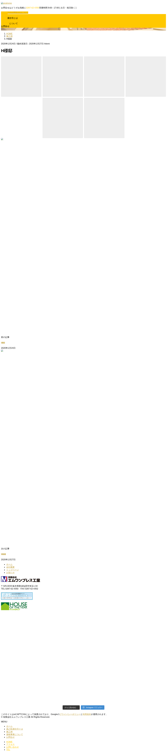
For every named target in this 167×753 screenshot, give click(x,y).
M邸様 (3, 554)
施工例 (9, 732)
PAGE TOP (161, 728)
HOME (9, 742)
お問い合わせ (12, 747)
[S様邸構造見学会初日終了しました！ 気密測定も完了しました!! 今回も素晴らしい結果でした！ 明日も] (125, 697)
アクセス (10, 744)
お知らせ (10, 572)
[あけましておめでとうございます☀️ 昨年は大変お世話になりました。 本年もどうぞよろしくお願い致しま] (42, 696)
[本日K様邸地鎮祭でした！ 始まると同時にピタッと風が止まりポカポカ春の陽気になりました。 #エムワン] (125, 682)
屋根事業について (14, 734)
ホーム (9, 564)
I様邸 (3, 343)
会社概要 (10, 567)
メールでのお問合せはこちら (14, 12)
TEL (8, 750)
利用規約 (87, 714)
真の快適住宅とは (14, 729)
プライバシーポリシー (70, 714)
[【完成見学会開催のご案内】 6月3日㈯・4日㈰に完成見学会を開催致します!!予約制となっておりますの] (42, 685)
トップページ (12, 570)
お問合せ (10, 737)
